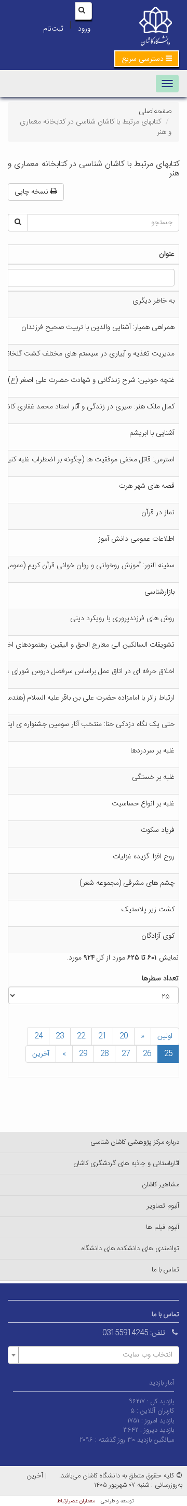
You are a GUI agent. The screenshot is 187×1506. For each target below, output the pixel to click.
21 (102, 1036)
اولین (164, 1036)
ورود (84, 29)
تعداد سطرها (160, 979)
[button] (146, 58)
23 (60, 1036)
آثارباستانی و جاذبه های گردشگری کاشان (126, 1163)
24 (38, 1036)
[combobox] (93, 1355)
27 (126, 1054)
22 (81, 1036)
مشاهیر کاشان (160, 1184)
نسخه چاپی (32, 192)
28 (104, 1054)
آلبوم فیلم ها (162, 1227)
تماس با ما (165, 1270)
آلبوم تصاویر (163, 1206)
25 (168, 1054)
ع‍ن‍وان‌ (167, 254)
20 (123, 1036)
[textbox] (96, 1355)
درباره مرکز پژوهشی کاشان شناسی (134, 1142)
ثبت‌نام (53, 29)
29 (83, 1054)
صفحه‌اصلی (155, 111)
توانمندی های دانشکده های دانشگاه (130, 1248)
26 (147, 1054)
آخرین (40, 1054)
